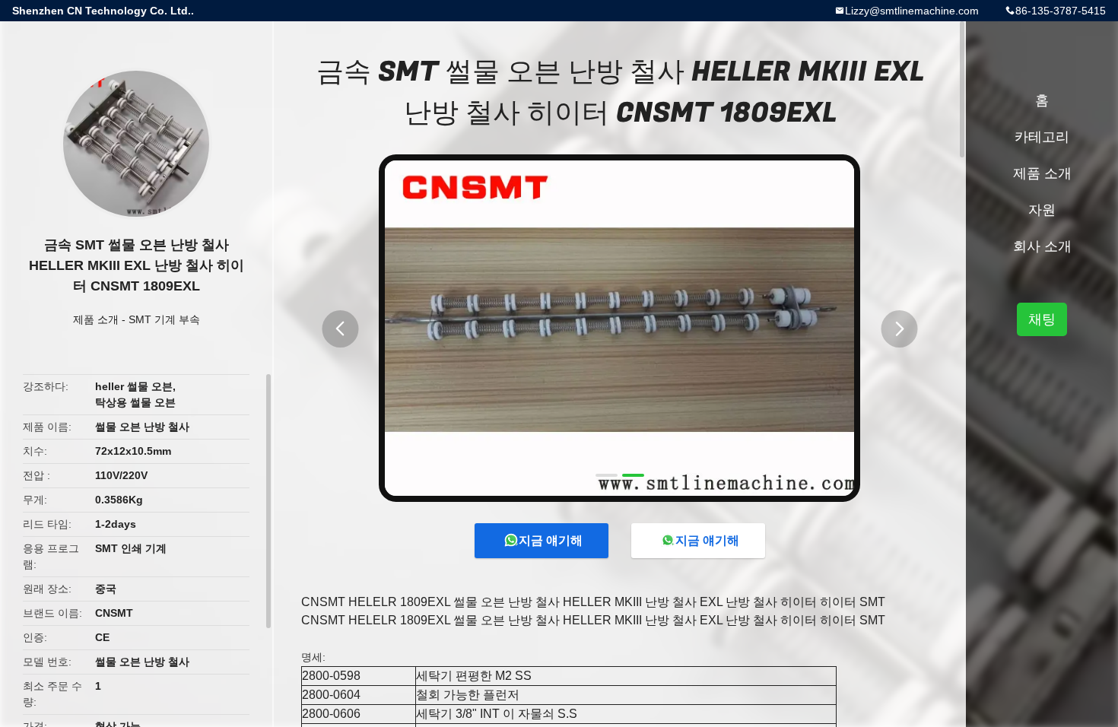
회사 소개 (1042, 246)
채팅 (1042, 319)
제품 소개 (96, 319)
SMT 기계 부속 (164, 319)
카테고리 (1042, 136)
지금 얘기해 (551, 540)
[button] (340, 329)
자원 (1042, 209)
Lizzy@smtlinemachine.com (912, 11)
